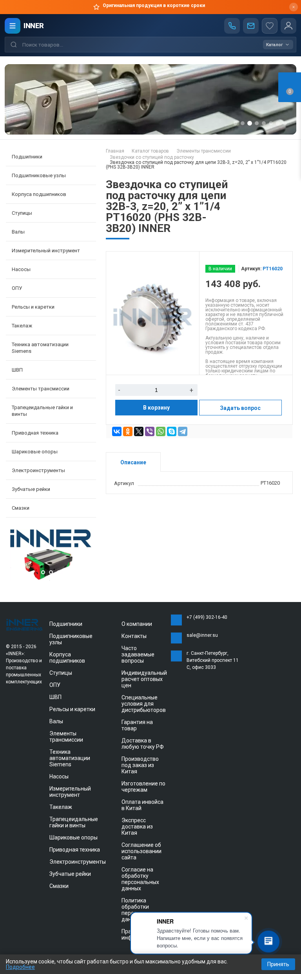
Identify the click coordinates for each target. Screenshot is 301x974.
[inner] (25, 624)
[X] (138, 431)
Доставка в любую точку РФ (142, 743)
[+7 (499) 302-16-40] (232, 26)
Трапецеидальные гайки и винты (73, 822)
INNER (34, 26)
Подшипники (65, 624)
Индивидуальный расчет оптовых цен (144, 679)
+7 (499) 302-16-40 (207, 617)
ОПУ (54, 685)
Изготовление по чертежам (143, 786)
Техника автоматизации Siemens (69, 758)
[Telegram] (182, 431)
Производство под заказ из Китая (140, 765)
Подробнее (20, 967)
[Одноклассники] (127, 431)
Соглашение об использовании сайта (141, 851)
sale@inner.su (202, 635)
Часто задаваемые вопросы (137, 654)
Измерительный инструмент (70, 791)
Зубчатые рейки (31, 489)
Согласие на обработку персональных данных (140, 878)
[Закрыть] (293, 7)
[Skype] (171, 431)
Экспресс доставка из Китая (137, 826)
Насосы (59, 776)
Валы (56, 721)
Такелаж (60, 807)
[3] (51, 579)
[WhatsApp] (160, 431)
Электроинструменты (77, 862)
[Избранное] (269, 26)
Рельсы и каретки (72, 709)
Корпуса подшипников (67, 657)
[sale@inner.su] (251, 26)
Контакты (134, 636)
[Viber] (149, 431)
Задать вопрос (240, 408)
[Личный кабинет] (288, 26)
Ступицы (60, 673)
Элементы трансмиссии (66, 736)
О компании (136, 624)
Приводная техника (74, 849)
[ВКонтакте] (116, 431)
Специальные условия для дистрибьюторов (143, 703)
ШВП (55, 697)
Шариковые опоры (73, 837)
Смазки (20, 508)
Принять (278, 964)
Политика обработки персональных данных (140, 909)
